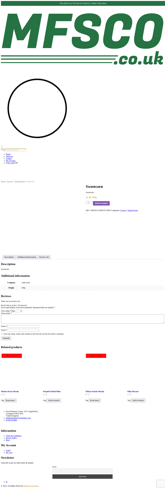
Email (4, 330)
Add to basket (101, 203)
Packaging (152, 178)
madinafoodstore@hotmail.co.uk (18, 418)
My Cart (9, 453)
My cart (10, 163)
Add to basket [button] (53, 400)
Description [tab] (9, 257)
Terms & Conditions (13, 436)
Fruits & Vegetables (154, 168)
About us (9, 156)
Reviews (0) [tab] (44, 257)
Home (8, 154)
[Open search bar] (2, 147)
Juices (144, 178)
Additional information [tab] (26, 257)
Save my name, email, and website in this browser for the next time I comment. (34, 334)
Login (8, 450)
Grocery (142, 168)
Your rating (6, 311)
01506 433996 (11, 420)
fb (6, 482)
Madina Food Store (31, 486)
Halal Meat (132, 168)
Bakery (126, 178)
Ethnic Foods (136, 178)
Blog (8, 440)
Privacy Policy (11, 438)
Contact (9, 158)
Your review (6, 313)
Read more (10, 400)
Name (4, 326)
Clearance (160, 178)
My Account (10, 161)
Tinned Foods (20, 181)
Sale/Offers (124, 168)
